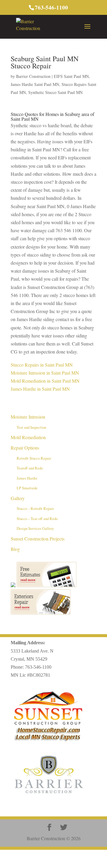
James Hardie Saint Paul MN (35, 84)
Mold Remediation (28, 437)
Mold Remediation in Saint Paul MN (45, 381)
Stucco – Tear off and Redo (37, 518)
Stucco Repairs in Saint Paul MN (42, 365)
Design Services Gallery (35, 528)
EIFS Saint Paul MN (71, 76)
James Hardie (27, 478)
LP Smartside (27, 488)
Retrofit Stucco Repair (34, 458)
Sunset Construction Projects (37, 538)
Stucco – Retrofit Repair (35, 508)
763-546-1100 (38, 667)
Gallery (18, 498)
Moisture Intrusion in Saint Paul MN (45, 373)
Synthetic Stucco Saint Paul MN (55, 92)
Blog (15, 549)
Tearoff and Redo (30, 468)
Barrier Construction (33, 76)
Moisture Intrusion (28, 417)
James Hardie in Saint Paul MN (40, 389)
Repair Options (25, 447)
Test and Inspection (31, 427)
